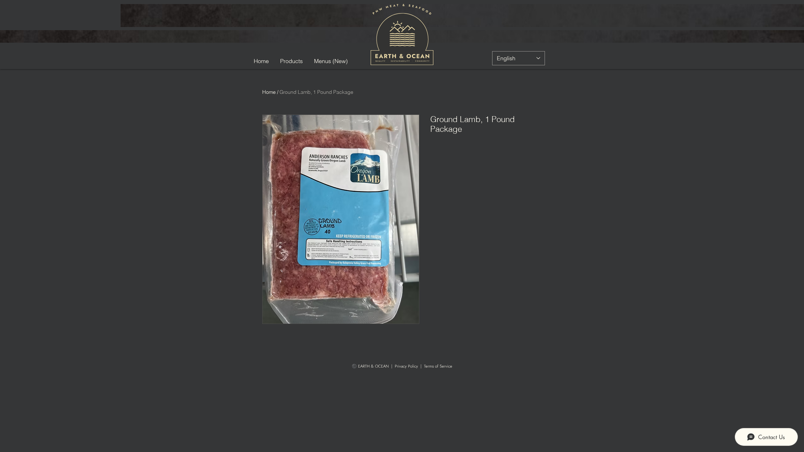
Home (269, 92)
